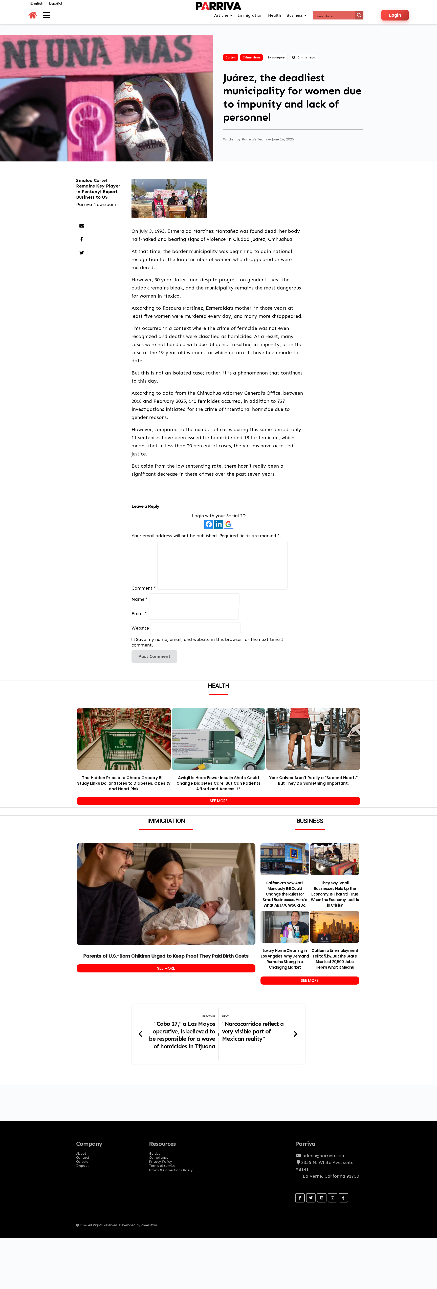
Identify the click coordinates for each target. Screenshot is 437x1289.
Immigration (250, 15)
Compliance (158, 1156)
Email (139, 613)
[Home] (32, 15)
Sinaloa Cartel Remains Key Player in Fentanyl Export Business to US (98, 189)
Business (295, 15)
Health (274, 15)
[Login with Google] (228, 524)
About (81, 1152)
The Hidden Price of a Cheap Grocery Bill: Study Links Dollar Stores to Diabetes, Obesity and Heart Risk (124, 783)
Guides (154, 1152)
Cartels (231, 57)
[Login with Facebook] (208, 524)
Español (55, 3)
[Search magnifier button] (359, 15)
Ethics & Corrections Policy (171, 1170)
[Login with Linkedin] (218, 524)
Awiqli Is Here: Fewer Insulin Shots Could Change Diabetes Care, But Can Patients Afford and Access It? (218, 783)
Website (140, 628)
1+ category (276, 57)
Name (140, 599)
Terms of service (162, 1164)
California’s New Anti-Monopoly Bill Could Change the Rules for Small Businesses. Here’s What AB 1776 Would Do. (285, 894)
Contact (83, 1156)
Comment (144, 588)
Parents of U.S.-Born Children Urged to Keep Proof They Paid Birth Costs (166, 956)
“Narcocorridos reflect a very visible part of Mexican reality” (252, 1031)
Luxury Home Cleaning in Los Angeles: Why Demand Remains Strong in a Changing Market (285, 959)
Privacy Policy (160, 1160)
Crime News (251, 57)
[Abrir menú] (46, 15)
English (36, 3)
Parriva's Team (255, 139)
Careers (82, 1160)
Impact (82, 1164)
